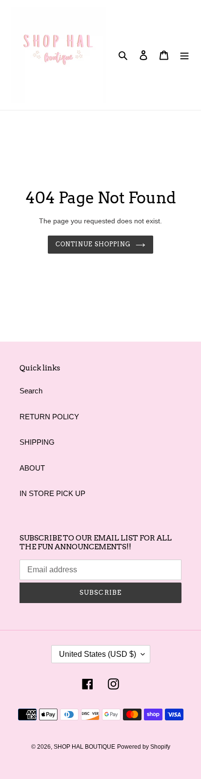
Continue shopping (93, 244)
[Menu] (184, 54)
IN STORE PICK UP (52, 493)
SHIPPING (37, 442)
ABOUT (32, 468)
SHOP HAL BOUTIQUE (84, 746)
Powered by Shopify (143, 746)
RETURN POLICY (49, 416)
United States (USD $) (97, 654)
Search (31, 391)
